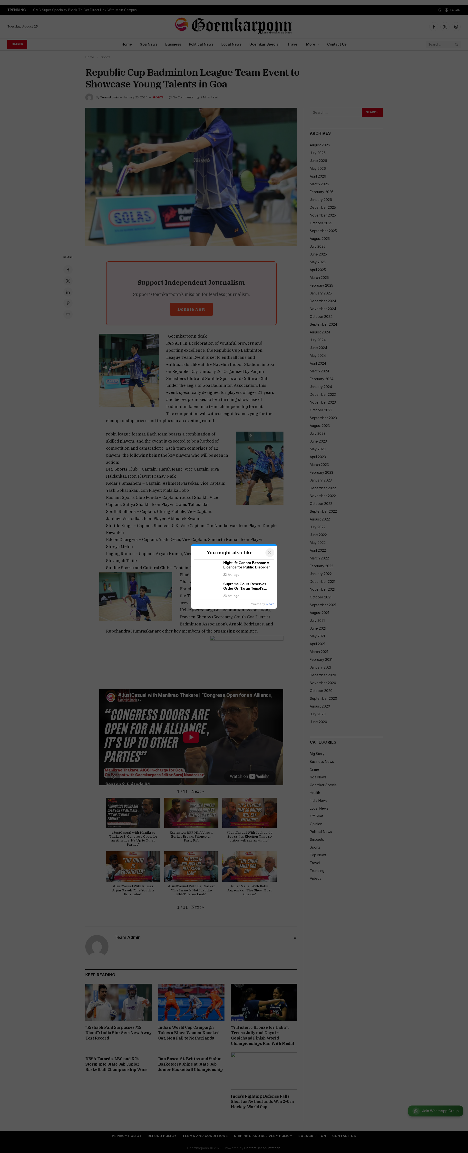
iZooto (270, 604)
